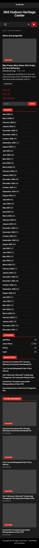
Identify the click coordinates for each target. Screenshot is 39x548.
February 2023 (8, 269)
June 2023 (7, 252)
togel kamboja (8, 98)
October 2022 (8, 285)
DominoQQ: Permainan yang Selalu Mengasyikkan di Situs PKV (19, 515)
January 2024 (8, 224)
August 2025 (7, 147)
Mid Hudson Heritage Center (19, 13)
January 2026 (8, 127)
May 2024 (6, 208)
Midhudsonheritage (9, 71)
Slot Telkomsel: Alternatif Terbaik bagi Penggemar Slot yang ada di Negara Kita (19, 482)
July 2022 (6, 297)
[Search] (28, 24)
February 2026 (8, 122)
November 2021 (9, 330)
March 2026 (7, 118)
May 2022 (6, 305)
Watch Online (33, 24)
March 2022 (7, 313)
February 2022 (8, 317)
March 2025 (7, 167)
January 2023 (8, 273)
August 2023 (7, 244)
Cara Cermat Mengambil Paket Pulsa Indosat (19, 448)
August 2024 (7, 196)
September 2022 (9, 289)
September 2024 (9, 192)
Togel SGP (7, 90)
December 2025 (9, 131)
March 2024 (7, 216)
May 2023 (6, 257)
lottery (5, 348)
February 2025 (8, 171)
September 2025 (9, 143)
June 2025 (7, 155)
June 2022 (7, 301)
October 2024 (8, 187)
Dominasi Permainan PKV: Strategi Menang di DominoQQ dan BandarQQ (19, 414)
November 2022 (9, 281)
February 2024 (8, 220)
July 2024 (6, 200)
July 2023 (6, 248)
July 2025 (6, 151)
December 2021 (9, 326)
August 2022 (7, 293)
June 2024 (7, 204)
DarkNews (33, 540)
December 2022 (9, 277)
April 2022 (6, 309)
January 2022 (8, 322)
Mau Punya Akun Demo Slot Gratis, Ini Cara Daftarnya (19, 51)
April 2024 (6, 212)
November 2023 (9, 232)
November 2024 (9, 183)
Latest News (8, 60)
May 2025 (6, 159)
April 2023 (6, 261)
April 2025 (6, 163)
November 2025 (9, 135)
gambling (6, 340)
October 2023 (8, 236)
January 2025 (8, 175)
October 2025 (8, 139)
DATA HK (6, 94)
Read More (8, 84)
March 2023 (7, 265)
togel (5, 352)
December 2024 (9, 179)
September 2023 (9, 240)
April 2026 (6, 114)
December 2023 (9, 228)
